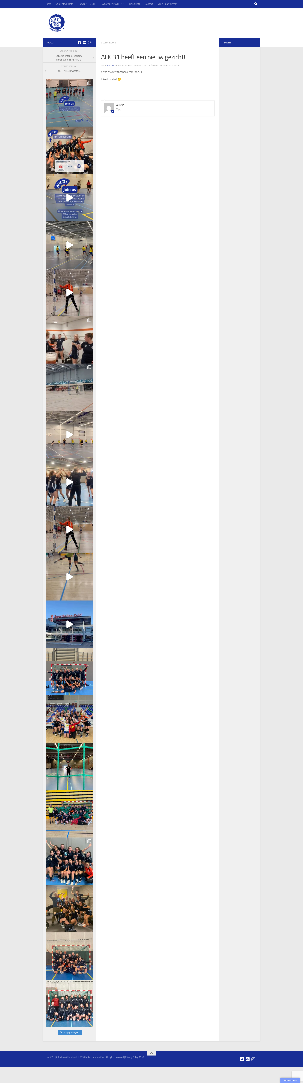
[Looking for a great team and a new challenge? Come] (69, 103)
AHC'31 (110, 65)
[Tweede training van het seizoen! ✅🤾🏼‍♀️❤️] (69, 577)
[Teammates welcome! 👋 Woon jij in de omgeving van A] (69, 1003)
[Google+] (84, 42)
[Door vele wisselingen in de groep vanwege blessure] (69, 340)
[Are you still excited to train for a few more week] (69, 719)
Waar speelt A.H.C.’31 (113, 3)
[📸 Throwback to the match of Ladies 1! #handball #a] (69, 766)
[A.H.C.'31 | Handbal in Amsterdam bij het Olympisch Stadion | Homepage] (56, 23)
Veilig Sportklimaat (167, 3)
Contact (149, 3)
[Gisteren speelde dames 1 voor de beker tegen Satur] (69, 387)
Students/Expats (64, 3)
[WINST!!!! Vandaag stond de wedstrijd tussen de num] (69, 956)
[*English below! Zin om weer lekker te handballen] (69, 671)
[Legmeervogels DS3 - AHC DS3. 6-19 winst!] (69, 245)
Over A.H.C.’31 (87, 3)
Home (48, 3)
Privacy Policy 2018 (134, 1057)
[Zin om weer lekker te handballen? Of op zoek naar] (69, 292)
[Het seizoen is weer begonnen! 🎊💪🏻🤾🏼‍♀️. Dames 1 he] (69, 482)
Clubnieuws (108, 42)
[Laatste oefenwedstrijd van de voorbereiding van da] (69, 529)
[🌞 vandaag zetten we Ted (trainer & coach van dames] (69, 908)
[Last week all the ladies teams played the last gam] (69, 861)
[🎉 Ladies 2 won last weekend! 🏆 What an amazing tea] (69, 150)
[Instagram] (90, 42)
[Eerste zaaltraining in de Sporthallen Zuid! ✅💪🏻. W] (69, 624)
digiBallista (134, 3)
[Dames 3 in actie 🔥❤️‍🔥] (69, 434)
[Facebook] (79, 42)
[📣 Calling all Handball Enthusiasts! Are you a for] (69, 197)
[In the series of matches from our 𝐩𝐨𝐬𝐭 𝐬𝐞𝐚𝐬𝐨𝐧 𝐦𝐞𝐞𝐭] (69, 813)
